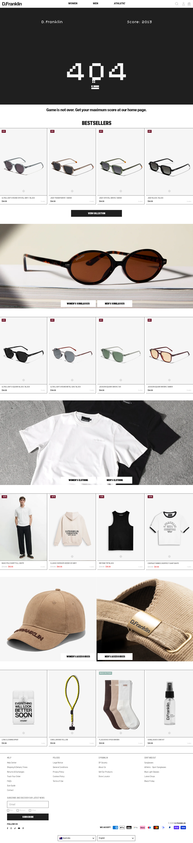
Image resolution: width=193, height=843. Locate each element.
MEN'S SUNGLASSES (115, 303)
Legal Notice (58, 763)
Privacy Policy (58, 772)
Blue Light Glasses (151, 772)
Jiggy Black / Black (155, 198)
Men (11, 810)
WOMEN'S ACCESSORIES (78, 656)
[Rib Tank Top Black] (120, 527)
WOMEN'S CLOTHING (78, 480)
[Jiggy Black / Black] (169, 161)
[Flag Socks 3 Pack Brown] (120, 703)
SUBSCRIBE (27, 817)
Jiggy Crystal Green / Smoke (110, 198)
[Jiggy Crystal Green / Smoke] (120, 161)
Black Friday (149, 781)
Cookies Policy (58, 777)
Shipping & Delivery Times (17, 767)
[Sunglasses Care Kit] (169, 703)
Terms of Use (58, 781)
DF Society (103, 763)
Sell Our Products (105, 772)
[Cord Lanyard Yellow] (72, 703)
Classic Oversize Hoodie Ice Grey (63, 563)
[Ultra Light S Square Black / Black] (23, 350)
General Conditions (60, 767)
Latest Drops (149, 777)
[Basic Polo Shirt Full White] (23, 527)
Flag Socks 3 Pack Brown (109, 740)
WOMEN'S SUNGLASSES (78, 303)
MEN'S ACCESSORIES (115, 656)
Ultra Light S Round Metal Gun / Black (65, 387)
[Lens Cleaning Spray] (23, 703)
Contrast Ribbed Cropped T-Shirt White (163, 563)
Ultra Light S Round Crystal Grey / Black (18, 198)
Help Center (12, 763)
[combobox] (77, 838)
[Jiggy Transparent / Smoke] (72, 161)
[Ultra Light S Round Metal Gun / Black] (72, 350)
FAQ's (9, 781)
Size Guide (11, 786)
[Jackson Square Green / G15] (120, 350)
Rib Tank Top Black (106, 563)
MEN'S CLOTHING (115, 480)
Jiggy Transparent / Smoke (61, 198)
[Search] (177, 4)
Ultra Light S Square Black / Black (16, 387)
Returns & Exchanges (15, 772)
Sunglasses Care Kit (156, 740)
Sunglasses (148, 763)
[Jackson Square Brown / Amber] (169, 350)
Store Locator (104, 777)
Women (22, 810)
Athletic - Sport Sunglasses (155, 767)
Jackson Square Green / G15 (110, 387)
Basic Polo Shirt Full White (13, 563)
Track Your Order (14, 777)
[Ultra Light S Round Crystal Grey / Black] (23, 161)
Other (34, 810)
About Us (102, 767)
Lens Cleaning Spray (10, 740)
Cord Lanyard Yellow (59, 740)
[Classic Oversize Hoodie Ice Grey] (72, 527)
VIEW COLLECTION (96, 213)
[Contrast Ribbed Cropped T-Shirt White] (169, 527)
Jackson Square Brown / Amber (160, 387)
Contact (10, 790)
